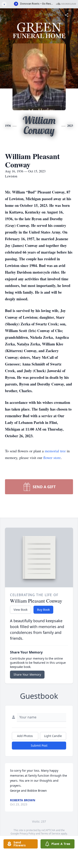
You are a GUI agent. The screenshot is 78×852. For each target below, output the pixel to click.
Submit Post (39, 745)
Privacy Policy (27, 833)
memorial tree (55, 450)
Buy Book (43, 610)
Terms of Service (50, 833)
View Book (20, 610)
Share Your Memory (27, 674)
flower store (52, 457)
